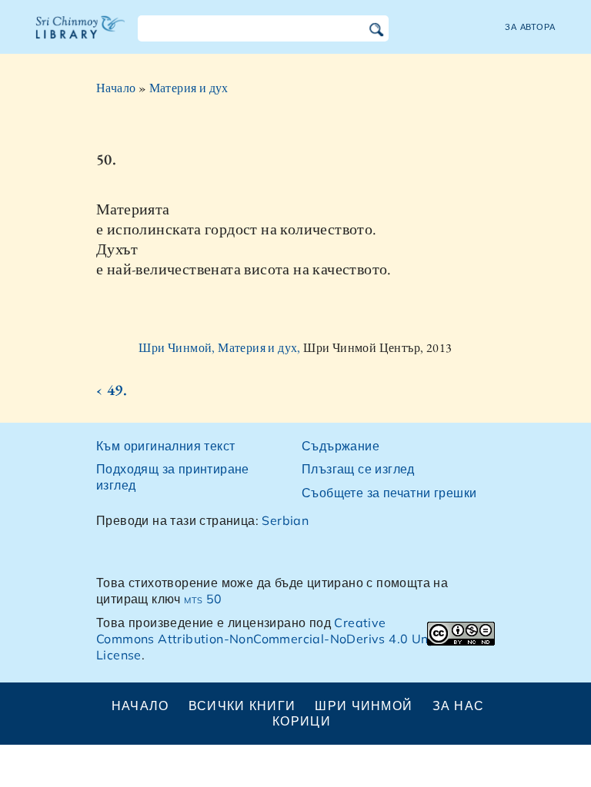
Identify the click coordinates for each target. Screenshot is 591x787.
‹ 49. (111, 390)
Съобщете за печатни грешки (389, 492)
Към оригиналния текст (165, 445)
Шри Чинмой (363, 705)
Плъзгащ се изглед (358, 469)
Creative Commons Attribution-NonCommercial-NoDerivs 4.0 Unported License (282, 638)
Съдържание (340, 445)
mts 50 (203, 598)
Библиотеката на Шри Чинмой (80, 37)
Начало (115, 88)
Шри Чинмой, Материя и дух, (221, 348)
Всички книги (242, 705)
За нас (458, 705)
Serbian (285, 520)
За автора (530, 27)
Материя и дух (189, 88)
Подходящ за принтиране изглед (172, 477)
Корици (301, 721)
